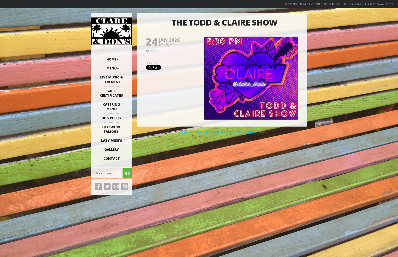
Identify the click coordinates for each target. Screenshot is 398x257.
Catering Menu (111, 106)
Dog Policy (112, 118)
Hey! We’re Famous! (111, 129)
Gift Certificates (111, 93)
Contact (111, 158)
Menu (111, 68)
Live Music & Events (111, 79)
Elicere (261, 131)
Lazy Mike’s (111, 140)
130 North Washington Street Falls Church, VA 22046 (324, 4)
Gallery (111, 149)
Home (111, 59)
